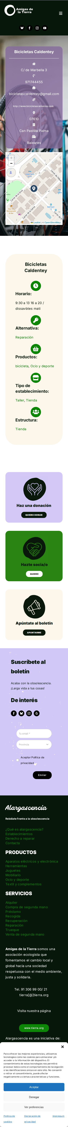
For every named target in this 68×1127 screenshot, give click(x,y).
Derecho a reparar (20, 838)
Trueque (12, 930)
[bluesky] (21, 713)
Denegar (34, 1097)
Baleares (34, 143)
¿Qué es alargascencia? (24, 829)
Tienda (31, 400)
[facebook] (29, 28)
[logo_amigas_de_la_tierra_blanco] (18, 6)
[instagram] (37, 28)
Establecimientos (19, 834)
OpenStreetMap (52, 222)
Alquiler (11, 902)
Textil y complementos (23, 884)
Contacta (12, 843)
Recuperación (16, 921)
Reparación (24, 337)
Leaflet (36, 222)
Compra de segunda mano (26, 907)
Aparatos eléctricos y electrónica (31, 861)
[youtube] (45, 28)
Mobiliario (13, 875)
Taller (19, 400)
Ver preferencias (34, 1107)
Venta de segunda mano (24, 934)
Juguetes (12, 870)
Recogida (12, 916)
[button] (62, 1047)
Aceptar (34, 1087)
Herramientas (16, 866)
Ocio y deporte (42, 366)
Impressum (58, 1116)
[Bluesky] (22, 28)
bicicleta (21, 366)
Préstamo (13, 912)
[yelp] (37, 713)
